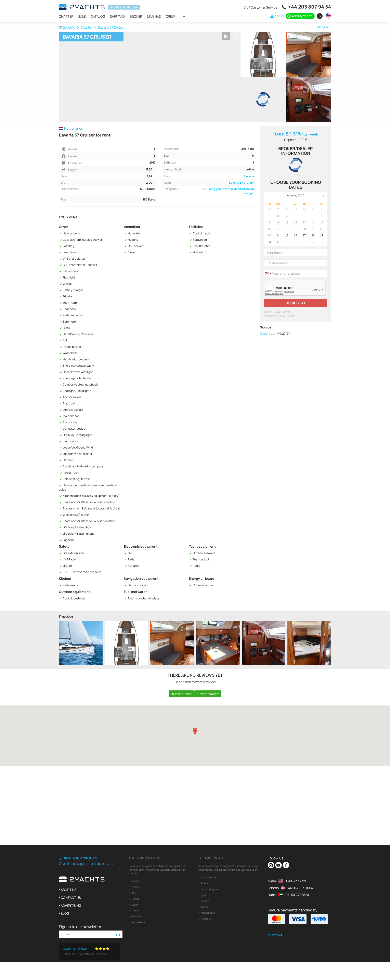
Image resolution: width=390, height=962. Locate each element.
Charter (66, 16)
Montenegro (207, 912)
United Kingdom (209, 889)
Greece (135, 887)
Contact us (71, 897)
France (135, 898)
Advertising (71, 905)
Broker (136, 16)
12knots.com (268, 333)
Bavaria (249, 176)
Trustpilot (275, 935)
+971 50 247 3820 (296, 895)
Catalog (98, 16)
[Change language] (327, 16)
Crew (170, 16)
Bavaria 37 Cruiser (241, 182)
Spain (134, 904)
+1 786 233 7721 (295, 881)
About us (68, 889)
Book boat (296, 302)
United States (208, 877)
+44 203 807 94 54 (309, 6)
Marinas (154, 16)
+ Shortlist (235, 36)
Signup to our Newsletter (80, 926)
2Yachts (69, 27)
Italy (133, 893)
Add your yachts (80, 858)
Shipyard (117, 16)
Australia (205, 918)
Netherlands (138, 922)
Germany (136, 916)
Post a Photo (183, 694)
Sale (82, 16)
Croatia (135, 881)
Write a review (209, 694)
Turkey (135, 910)
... (181, 16)
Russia (204, 883)
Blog (65, 913)
